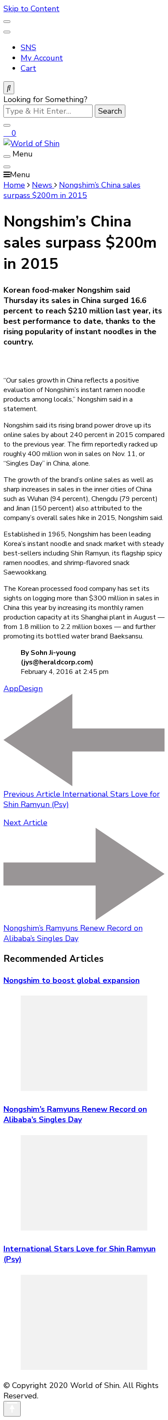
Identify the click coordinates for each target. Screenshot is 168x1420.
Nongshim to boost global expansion (71, 980)
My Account (42, 58)
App (11, 688)
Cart (28, 68)
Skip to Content (31, 8)
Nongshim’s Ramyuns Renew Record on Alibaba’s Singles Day (75, 1114)
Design (31, 688)
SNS (28, 47)
